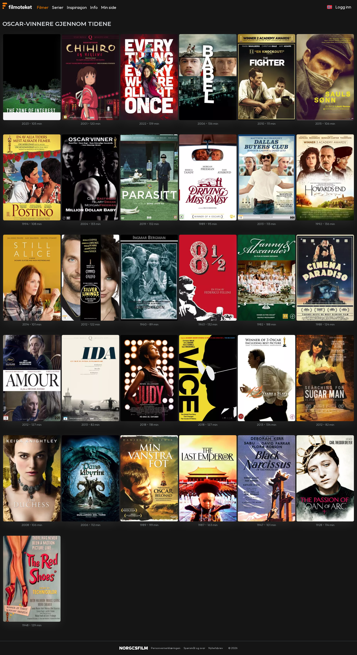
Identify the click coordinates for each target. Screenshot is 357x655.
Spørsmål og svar (194, 648)
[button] (329, 7)
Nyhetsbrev (215, 648)
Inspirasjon (77, 7)
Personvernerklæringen (165, 648)
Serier (57, 7)
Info (94, 7)
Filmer (43, 7)
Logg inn (343, 7)
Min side (108, 7)
